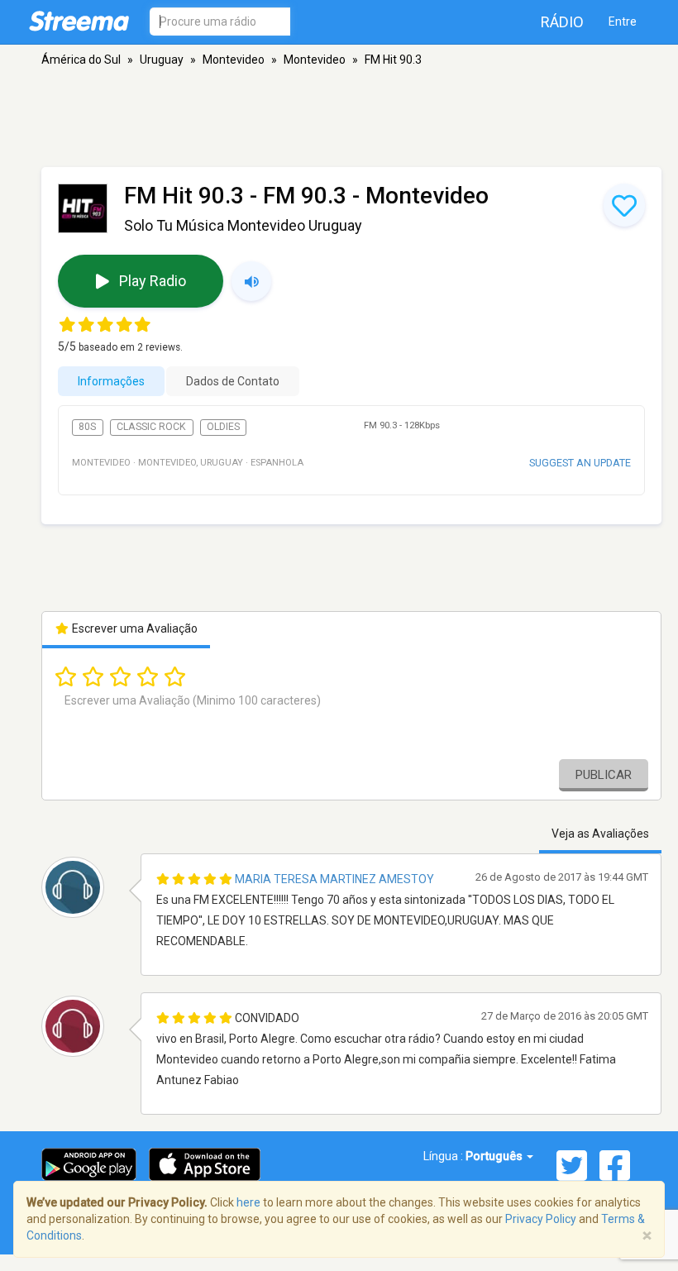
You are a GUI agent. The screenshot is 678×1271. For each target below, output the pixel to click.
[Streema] (79, 21)
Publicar (603, 774)
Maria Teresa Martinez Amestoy (334, 879)
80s (87, 426)
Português (495, 1156)
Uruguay (162, 59)
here (248, 1202)
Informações (111, 381)
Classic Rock (151, 426)
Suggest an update (580, 462)
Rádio (562, 22)
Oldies (223, 426)
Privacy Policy (540, 1219)
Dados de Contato (232, 381)
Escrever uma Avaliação (133, 628)
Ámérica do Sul (81, 59)
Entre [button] (623, 21)
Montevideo (234, 59)
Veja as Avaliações (600, 833)
